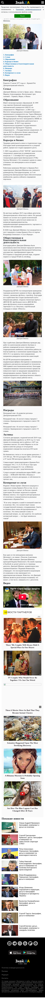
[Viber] (20, 943)
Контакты (5, 978)
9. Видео (6, 75)
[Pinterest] (35, 943)
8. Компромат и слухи (11, 73)
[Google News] (25, 943)
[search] (2, 2)
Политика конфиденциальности (13, 968)
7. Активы (7, 70)
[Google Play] (29, 952)
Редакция (5, 975)
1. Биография (8, 55)
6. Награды (7, 68)
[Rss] (9, 943)
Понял (22, 16)
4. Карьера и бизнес (11, 61)
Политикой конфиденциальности (28, 9)
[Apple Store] (15, 952)
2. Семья (6, 57)
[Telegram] (14, 943)
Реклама (5, 971)
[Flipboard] (30, 943)
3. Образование (9, 59)
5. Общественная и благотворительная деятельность (18, 65)
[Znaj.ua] (22, 2)
